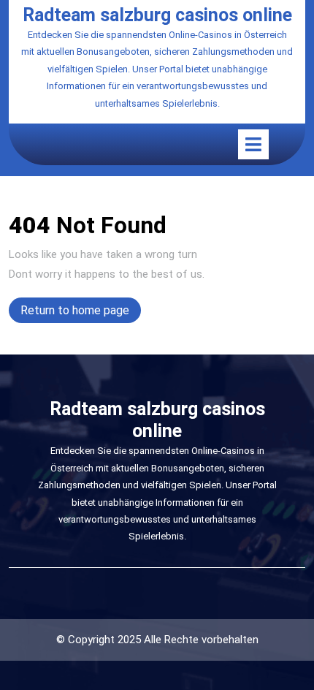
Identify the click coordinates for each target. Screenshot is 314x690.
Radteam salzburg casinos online (157, 15)
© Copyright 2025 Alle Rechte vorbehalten (157, 639)
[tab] (253, 144)
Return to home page (80, 313)
